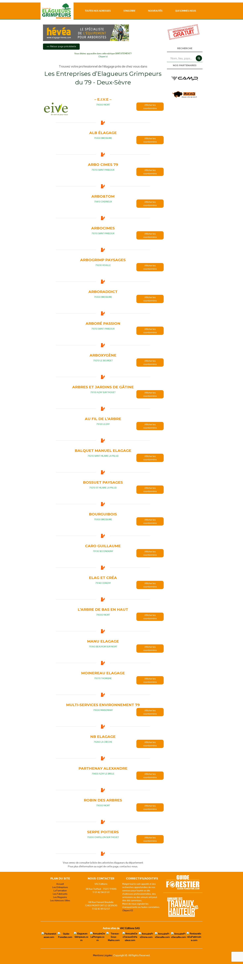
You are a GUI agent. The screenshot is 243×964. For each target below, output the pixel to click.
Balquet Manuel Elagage (103, 450)
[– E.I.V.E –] (55, 109)
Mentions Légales (102, 955)
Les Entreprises (60, 887)
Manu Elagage (103, 641)
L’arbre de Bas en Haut (103, 609)
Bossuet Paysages (103, 482)
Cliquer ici (103, 56)
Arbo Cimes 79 (103, 164)
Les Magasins (60, 897)
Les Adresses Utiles (60, 900)
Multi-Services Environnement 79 (103, 705)
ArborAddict (103, 291)
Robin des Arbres (103, 800)
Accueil (60, 883)
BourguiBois (103, 514)
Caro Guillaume (103, 546)
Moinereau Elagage (103, 673)
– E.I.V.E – (102, 99)
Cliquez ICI (127, 910)
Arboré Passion (103, 323)
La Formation (60, 890)
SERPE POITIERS (103, 832)
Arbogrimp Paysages (103, 260)
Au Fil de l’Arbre (103, 419)
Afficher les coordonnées (150, 106)
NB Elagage (103, 736)
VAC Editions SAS (130, 928)
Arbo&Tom (103, 196)
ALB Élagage (103, 133)
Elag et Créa (103, 578)
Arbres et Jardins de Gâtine (103, 387)
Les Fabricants (60, 893)
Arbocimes (103, 228)
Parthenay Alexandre (103, 768)
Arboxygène (103, 355)
